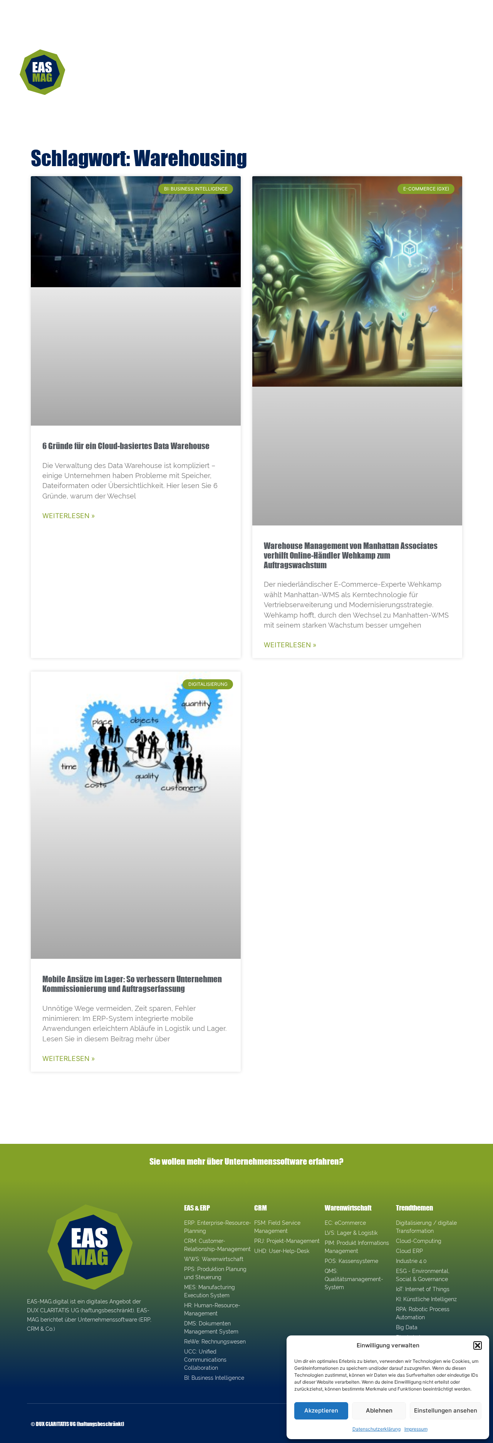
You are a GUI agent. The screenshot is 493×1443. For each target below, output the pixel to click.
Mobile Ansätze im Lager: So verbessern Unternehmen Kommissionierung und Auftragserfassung (132, 983)
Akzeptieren (321, 1410)
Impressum (416, 1429)
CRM (260, 1208)
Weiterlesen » (68, 516)
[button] (477, 1345)
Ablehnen (379, 1410)
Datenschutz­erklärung (376, 1429)
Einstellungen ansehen (445, 1410)
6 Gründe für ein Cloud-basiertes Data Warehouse (126, 446)
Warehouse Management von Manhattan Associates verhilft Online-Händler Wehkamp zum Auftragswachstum (351, 555)
